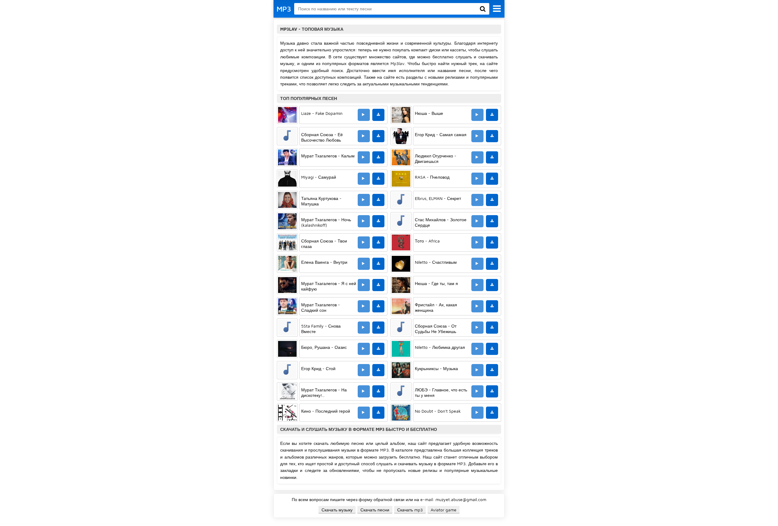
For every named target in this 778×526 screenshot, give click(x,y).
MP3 (284, 9)
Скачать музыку (337, 509)
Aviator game (443, 509)
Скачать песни (374, 509)
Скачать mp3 (410, 509)
